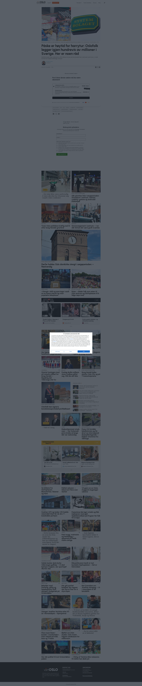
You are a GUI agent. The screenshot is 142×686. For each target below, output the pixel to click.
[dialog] (71, 343)
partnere (54, 341)
